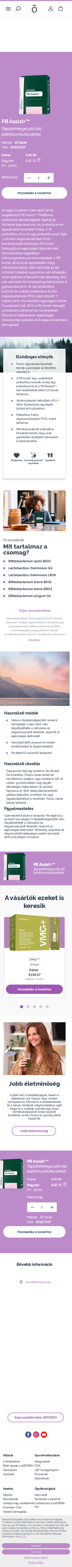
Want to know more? (36, 1557)
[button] (21, 1006)
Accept (36, 1545)
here (24, 1536)
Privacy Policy (36, 1562)
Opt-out (36, 1551)
